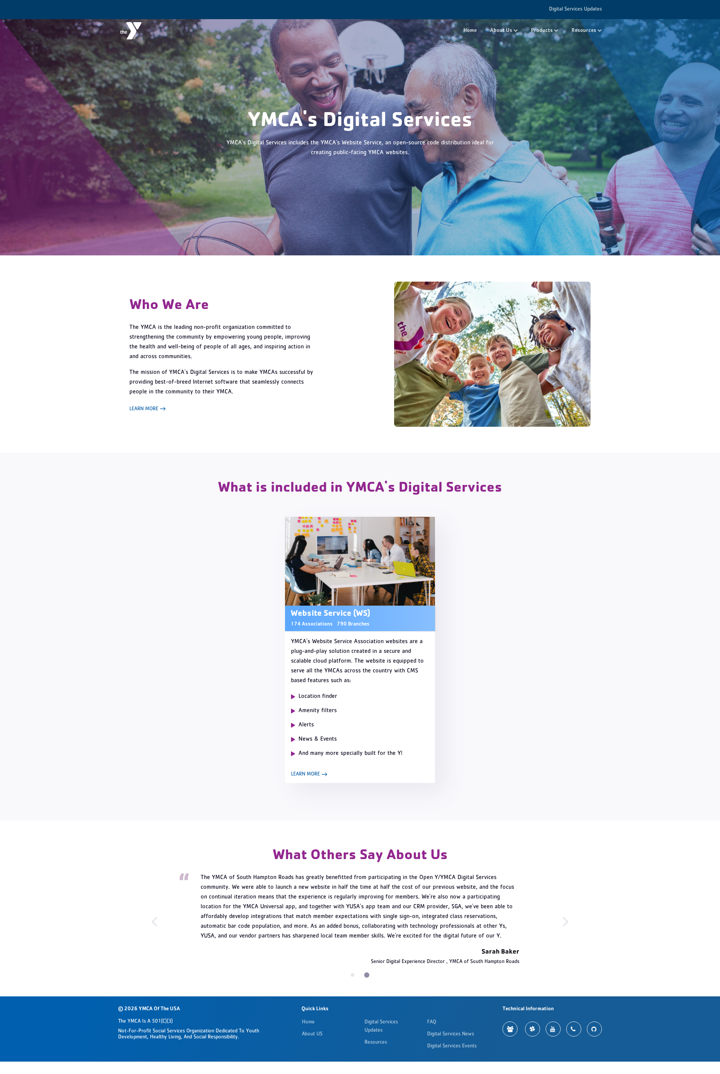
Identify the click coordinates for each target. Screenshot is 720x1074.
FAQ (431, 1022)
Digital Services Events (452, 1046)
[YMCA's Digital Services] (131, 30)
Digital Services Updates (575, 9)
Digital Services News (450, 1034)
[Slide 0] (353, 975)
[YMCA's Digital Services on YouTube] (553, 1029)
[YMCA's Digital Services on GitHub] (594, 1029)
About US (312, 1034)
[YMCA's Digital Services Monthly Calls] (573, 1029)
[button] (504, 31)
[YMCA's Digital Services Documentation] (510, 1029)
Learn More (144, 409)
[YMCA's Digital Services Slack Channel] (532, 1029)
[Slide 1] (367, 975)
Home (470, 30)
